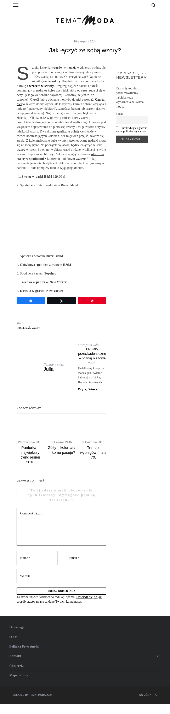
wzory (36, 327)
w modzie (69, 67)
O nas (13, 637)
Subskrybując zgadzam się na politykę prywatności (132, 129)
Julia (48, 369)
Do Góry (145, 695)
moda (20, 327)
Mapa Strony (18, 675)
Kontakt (15, 656)
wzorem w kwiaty (41, 86)
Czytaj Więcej (88, 389)
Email (119, 113)
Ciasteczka (16, 665)
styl (28, 327)
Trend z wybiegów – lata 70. (93, 452)
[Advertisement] (61, 221)
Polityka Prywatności (24, 646)
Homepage (16, 627)
